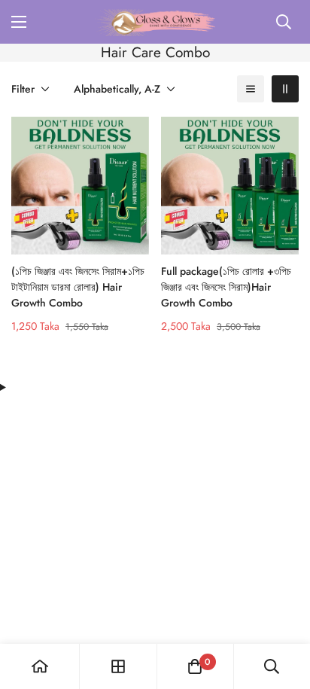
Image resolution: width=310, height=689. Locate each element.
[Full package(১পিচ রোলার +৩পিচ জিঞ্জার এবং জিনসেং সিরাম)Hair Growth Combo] (230, 186)
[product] (40, 666)
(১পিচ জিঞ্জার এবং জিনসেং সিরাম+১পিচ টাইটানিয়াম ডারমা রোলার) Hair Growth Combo (77, 287)
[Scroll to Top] (283, 609)
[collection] (118, 666)
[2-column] (285, 88)
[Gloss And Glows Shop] (155, 22)
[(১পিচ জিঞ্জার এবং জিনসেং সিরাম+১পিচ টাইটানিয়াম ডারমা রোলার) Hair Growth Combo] (80, 186)
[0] (194, 666)
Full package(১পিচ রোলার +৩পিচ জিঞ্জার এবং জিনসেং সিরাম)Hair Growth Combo (226, 287)
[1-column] (250, 88)
